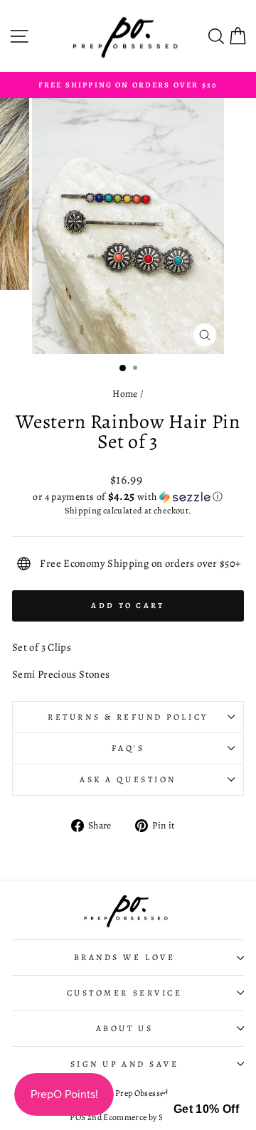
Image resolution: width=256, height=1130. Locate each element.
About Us (124, 1028)
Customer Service (125, 992)
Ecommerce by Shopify (144, 1117)
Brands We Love (124, 957)
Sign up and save (124, 1064)
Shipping (83, 510)
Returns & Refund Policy (128, 717)
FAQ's (128, 748)
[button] (128, 496)
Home (124, 393)
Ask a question (128, 779)
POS (77, 1117)
